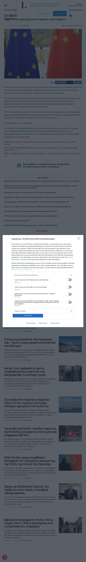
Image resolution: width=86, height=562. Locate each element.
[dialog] (43, 281)
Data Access (43, 323)
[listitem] (43, 275)
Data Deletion (31, 323)
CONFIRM (28, 315)
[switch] (69, 279)
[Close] (79, 239)
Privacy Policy (54, 323)
